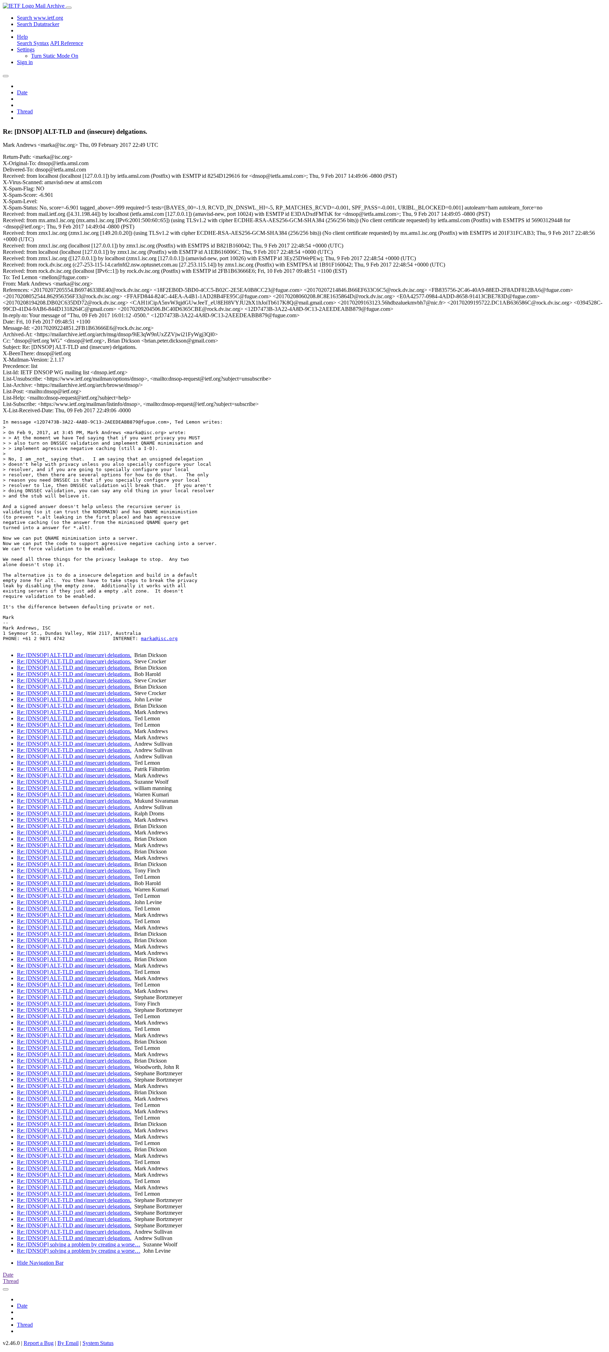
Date (22, 92)
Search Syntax (33, 43)
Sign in (25, 62)
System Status (97, 1343)
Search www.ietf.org (40, 18)
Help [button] (22, 37)
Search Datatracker (38, 24)
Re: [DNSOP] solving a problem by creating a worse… (78, 1244)
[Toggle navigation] (69, 8)
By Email (68, 1343)
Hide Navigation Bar (40, 1263)
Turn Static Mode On (54, 56)
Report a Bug (39, 1343)
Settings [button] (26, 49)
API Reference (66, 43)
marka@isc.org (159, 638)
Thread (25, 111)
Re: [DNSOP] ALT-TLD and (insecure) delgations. (74, 655)
